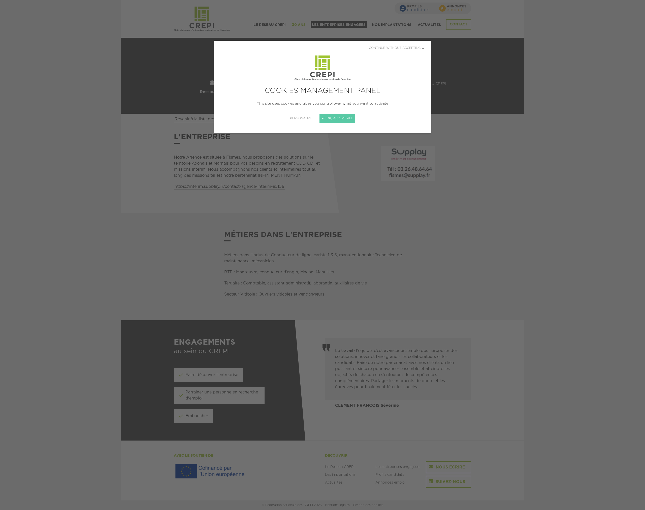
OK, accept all (339, 118)
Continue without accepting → (397, 48)
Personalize (301, 118)
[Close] (322, 255)
